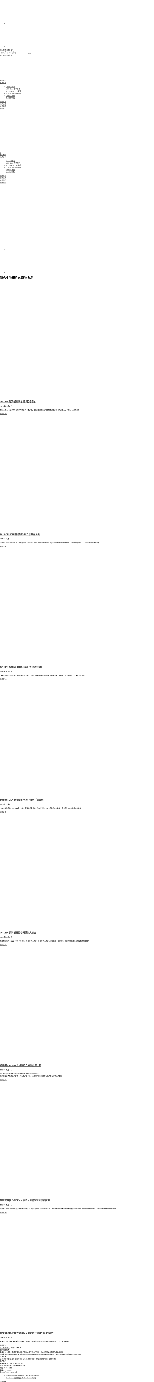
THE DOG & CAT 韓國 (13, 91)
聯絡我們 (3, 108)
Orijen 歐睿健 (10, 87)
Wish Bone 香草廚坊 (13, 89)
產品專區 (13, 1359)
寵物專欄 (3, 102)
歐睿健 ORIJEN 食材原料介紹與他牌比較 (20, 1065)
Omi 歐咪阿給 (10, 98)
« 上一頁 (3, 1347)
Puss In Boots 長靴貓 (13, 93)
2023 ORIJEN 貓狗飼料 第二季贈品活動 (20, 534)
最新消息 (3, 104)
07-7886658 (7, 1368)
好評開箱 (3, 106)
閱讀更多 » (3, 414)
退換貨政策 (52, 1359)
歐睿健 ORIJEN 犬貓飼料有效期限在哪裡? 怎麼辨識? (27, 1333)
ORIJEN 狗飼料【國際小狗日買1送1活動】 (21, 667)
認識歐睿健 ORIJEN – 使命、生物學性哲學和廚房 (25, 1200)
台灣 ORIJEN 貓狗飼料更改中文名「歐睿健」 (23, 800)
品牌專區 (3, 83)
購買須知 (45, 1359)
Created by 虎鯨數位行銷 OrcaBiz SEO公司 (21, 1378)
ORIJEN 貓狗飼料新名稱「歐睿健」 (18, 401)
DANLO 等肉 (10, 96)
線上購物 (3, 55)
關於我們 (3, 80)
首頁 (1, 1359)
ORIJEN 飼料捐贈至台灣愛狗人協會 (18, 932)
